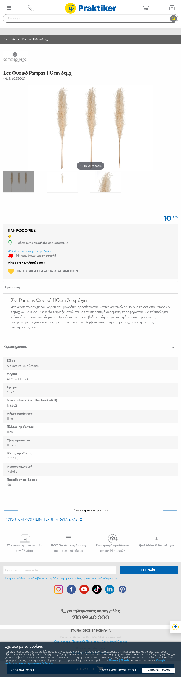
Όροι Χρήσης (62, 641)
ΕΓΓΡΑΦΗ (148, 570)
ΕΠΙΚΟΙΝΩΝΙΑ (101, 630)
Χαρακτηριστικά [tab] (15, 347)
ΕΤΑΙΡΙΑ (75, 630)
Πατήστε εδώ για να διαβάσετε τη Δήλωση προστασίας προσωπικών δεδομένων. (60, 578)
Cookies (122, 641)
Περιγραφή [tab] (11, 287)
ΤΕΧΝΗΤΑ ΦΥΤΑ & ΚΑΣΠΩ (63, 519)
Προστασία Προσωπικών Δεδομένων (93, 641)
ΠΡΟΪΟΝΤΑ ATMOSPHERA (22, 519)
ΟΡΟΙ (86, 630)
